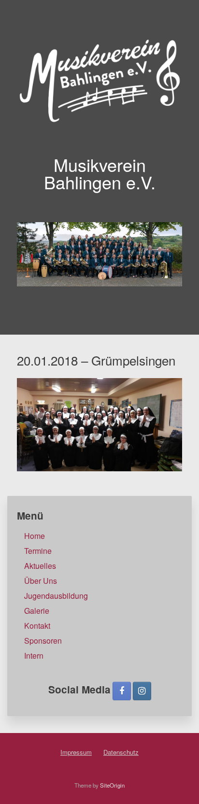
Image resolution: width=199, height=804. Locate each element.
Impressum (76, 752)
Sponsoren (43, 640)
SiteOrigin (112, 785)
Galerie (36, 610)
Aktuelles (40, 565)
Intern (33, 655)
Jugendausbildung (56, 595)
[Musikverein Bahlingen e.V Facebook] (122, 691)
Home (34, 535)
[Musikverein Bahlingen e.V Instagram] (142, 691)
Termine (38, 550)
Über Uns (40, 580)
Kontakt (37, 625)
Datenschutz (121, 752)
